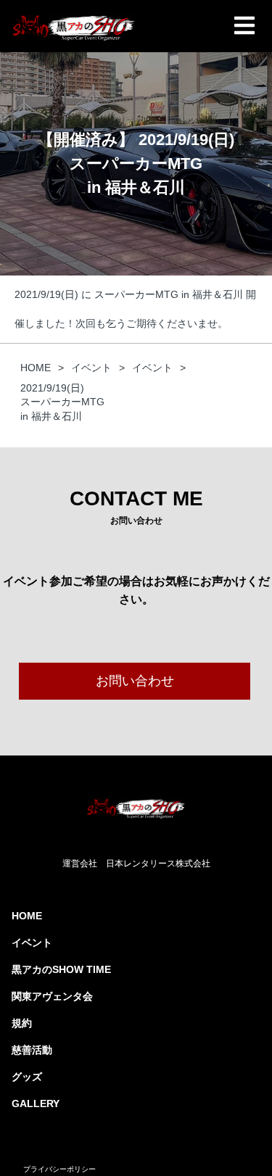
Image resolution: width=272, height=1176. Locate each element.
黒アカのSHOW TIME (61, 969)
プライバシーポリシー (59, 1169)
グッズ (27, 1076)
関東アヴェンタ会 (52, 996)
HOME (27, 916)
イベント (32, 942)
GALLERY (35, 1103)
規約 (22, 1023)
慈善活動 (32, 1050)
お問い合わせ (135, 681)
